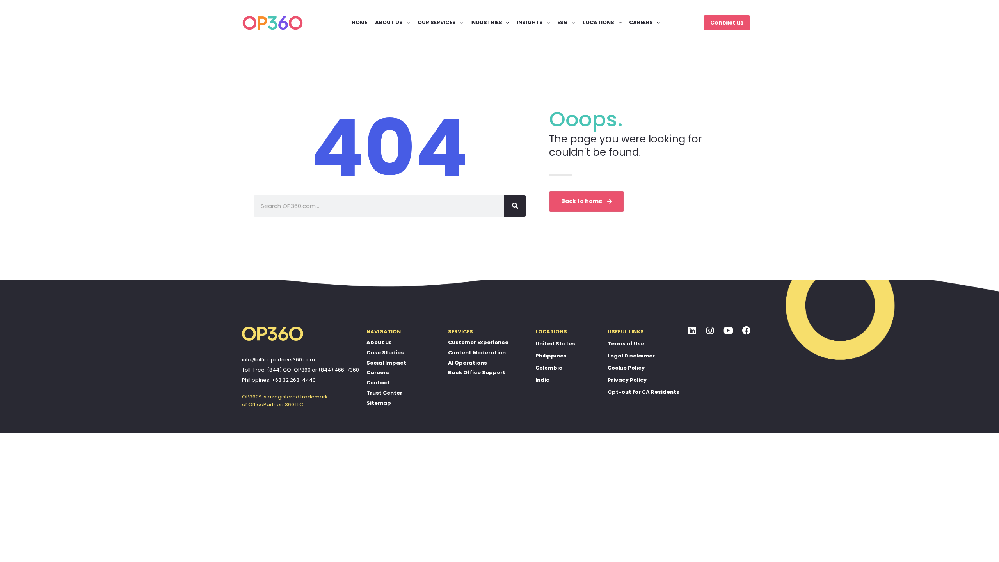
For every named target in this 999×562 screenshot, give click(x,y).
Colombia (549, 368)
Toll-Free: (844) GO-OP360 (276, 369)
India (542, 380)
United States (555, 343)
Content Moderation (477, 352)
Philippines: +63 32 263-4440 (279, 380)
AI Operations (467, 362)
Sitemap (378, 403)
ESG (562, 22)
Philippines (551, 355)
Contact (378, 382)
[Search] (515, 206)
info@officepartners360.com (278, 359)
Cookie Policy (626, 368)
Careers (377, 372)
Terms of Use (626, 343)
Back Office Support (476, 372)
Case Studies (385, 352)
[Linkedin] (692, 330)
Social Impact (386, 362)
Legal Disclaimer (631, 355)
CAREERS (641, 22)
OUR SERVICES (437, 22)
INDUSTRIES (486, 22)
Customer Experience (478, 342)
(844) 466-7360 (338, 369)
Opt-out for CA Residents (643, 392)
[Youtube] (728, 330)
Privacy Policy (627, 380)
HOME (359, 22)
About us (379, 342)
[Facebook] (746, 330)
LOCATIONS (599, 22)
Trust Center (384, 393)
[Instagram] (710, 330)
